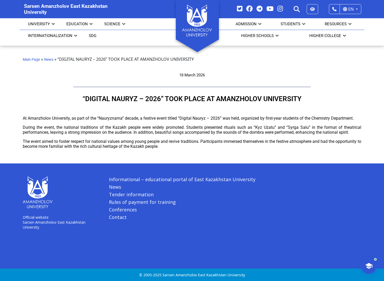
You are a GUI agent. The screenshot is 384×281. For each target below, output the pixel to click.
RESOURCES (336, 24)
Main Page (31, 59)
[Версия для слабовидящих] (312, 9)
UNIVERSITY (39, 24)
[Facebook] (249, 8)
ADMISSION (246, 24)
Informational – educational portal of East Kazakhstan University (182, 179)
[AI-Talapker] (369, 266)
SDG (92, 35)
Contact (118, 217)
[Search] (296, 9)
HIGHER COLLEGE (325, 35)
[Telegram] (260, 8)
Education (77, 24)
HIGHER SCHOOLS (257, 35)
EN (351, 9)
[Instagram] (280, 8)
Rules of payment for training (142, 202)
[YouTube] (270, 8)
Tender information (131, 194)
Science (112, 24)
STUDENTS (290, 24)
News (48, 59)
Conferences (123, 209)
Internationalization (50, 35)
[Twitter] (239, 8)
